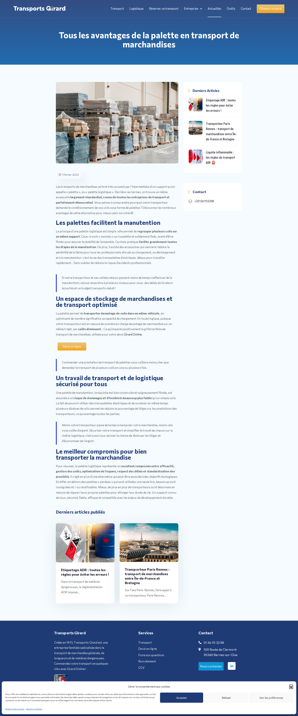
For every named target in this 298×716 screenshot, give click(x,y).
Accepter (181, 697)
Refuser (226, 697)
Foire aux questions (151, 655)
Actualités (214, 8)
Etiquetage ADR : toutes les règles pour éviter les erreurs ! (221, 105)
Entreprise (191, 8)
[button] (291, 686)
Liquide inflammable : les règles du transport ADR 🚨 (220, 157)
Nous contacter (211, 666)
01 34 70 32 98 (214, 642)
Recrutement (147, 661)
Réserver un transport (163, 8)
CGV (141, 667)
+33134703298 (204, 201)
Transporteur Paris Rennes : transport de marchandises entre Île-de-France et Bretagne (221, 131)
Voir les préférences (271, 697)
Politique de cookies (14, 709)
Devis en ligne (147, 648)
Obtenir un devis (271, 8)
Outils (231, 8)
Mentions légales (34, 709)
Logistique (136, 8)
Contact (246, 8)
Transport (117, 8)
